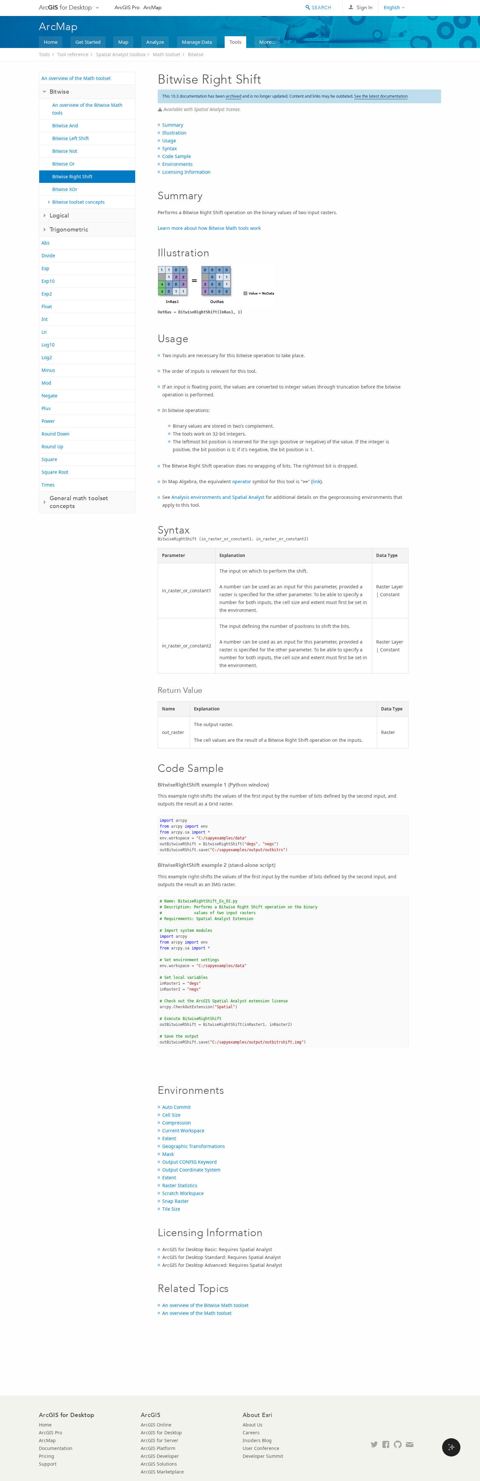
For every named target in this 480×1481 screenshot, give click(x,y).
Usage (169, 140)
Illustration (174, 133)
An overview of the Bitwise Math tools (87, 109)
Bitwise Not (64, 151)
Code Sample (176, 156)
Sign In (365, 7)
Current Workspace (183, 1130)
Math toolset (166, 54)
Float (46, 306)
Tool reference (72, 54)
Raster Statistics (179, 1185)
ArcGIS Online (156, 1425)
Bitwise (195, 54)
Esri (427, 8)
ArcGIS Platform (158, 1448)
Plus (46, 408)
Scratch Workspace (183, 1193)
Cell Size (171, 1115)
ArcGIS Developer (160, 1456)
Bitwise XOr (64, 189)
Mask (168, 1154)
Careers (251, 1432)
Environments (177, 164)
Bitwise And (65, 125)
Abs (45, 243)
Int (44, 319)
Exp (45, 268)
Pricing (46, 1456)
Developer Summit (263, 1456)
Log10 (48, 345)
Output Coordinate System (191, 1170)
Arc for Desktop (65, 7)
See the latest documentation (381, 96)
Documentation (55, 1448)
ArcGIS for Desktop (161, 1432)
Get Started (88, 42)
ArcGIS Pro (127, 7)
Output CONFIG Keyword (189, 1162)
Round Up (52, 446)
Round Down (55, 434)
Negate (49, 395)
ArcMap (152, 7)
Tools (235, 42)
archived (233, 96)
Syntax (169, 148)
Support (47, 1464)
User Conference (261, 1448)
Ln (44, 332)
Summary (172, 125)
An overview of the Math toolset (76, 78)
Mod (46, 383)
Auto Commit (176, 1107)
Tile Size (171, 1209)
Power (48, 421)
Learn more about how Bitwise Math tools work (209, 228)
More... (267, 42)
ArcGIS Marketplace (162, 1472)
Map (123, 42)
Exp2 (46, 294)
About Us (253, 1425)
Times (48, 485)
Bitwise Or (63, 164)
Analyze (155, 42)
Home (50, 42)
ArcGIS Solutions (159, 1464)
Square (49, 459)
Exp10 (48, 281)
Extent (169, 1138)
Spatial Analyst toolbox (121, 54)
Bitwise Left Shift (70, 138)
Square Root (54, 472)
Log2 (46, 357)
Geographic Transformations (193, 1146)
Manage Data (197, 42)
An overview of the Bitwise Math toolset (205, 1305)
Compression (176, 1123)
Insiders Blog (257, 1440)
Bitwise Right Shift (72, 176)
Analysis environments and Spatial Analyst (217, 497)
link (316, 481)
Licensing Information (186, 172)
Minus (48, 370)
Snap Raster (175, 1201)
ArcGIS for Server (159, 1440)
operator (241, 481)
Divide (48, 255)
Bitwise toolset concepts (78, 202)
